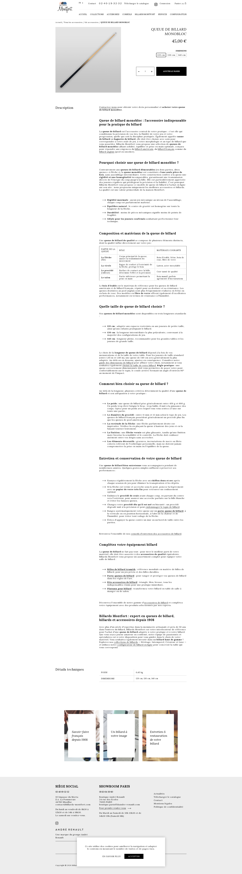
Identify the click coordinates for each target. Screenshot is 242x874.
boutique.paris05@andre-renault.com (119, 804)
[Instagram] (155, 4)
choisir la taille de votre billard (139, 365)
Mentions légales (163, 803)
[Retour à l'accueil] (64, 7)
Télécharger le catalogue (136, 3)
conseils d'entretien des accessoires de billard (156, 533)
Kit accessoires (92, 22)
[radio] (161, 55)
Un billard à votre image (119, 734)
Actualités (159, 793)
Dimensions (181, 51)
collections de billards (126, 642)
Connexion (165, 3)
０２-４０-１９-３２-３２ (110, 3)
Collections (97, 14)
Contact (92, 3)
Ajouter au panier (171, 71)
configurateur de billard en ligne (135, 644)
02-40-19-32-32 (62, 791)
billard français (166, 149)
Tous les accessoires (73, 22)
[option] (82, 735)
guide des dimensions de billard (116, 362)
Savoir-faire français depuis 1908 (80, 736)
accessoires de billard (156, 602)
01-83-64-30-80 (106, 791)
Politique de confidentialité (168, 807)
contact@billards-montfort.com (72, 804)
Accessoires (113, 14)
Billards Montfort (145, 14)
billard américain (144, 149)
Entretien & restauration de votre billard (158, 737)
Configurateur (178, 14)
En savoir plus (111, 856)
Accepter (134, 856)
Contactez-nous (108, 107)
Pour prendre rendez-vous (112, 808)
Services (162, 14)
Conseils (127, 14)
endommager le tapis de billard (162, 507)
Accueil (83, 14)
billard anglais (106, 151)
